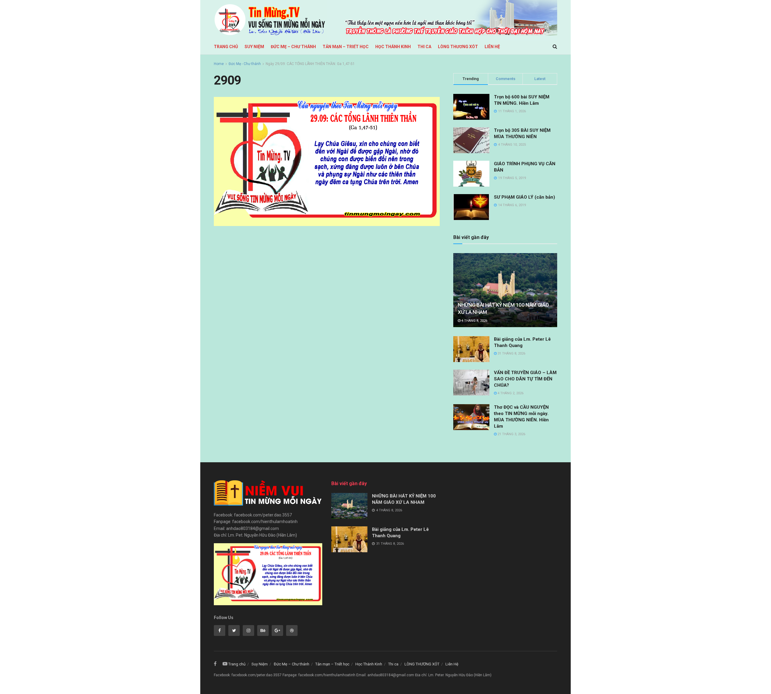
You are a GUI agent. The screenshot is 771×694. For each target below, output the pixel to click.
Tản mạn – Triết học (346, 46)
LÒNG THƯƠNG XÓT (458, 46)
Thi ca (424, 46)
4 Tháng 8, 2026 (473, 321)
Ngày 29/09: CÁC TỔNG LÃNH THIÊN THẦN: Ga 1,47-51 (310, 64)
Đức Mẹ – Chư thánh (293, 46)
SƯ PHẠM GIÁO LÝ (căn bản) (524, 197)
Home (219, 64)
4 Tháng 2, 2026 (510, 393)
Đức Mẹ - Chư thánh (245, 64)
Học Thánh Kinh (393, 46)
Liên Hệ (492, 46)
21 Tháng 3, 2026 (511, 434)
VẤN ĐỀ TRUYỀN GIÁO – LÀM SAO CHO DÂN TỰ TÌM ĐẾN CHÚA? (525, 379)
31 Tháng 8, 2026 (511, 353)
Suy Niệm (254, 46)
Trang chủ (226, 46)
